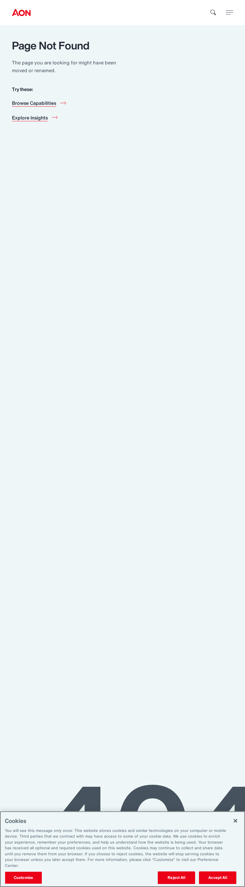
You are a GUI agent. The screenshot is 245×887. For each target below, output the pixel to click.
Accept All (217, 877)
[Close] (235, 820)
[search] (213, 12)
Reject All (176, 877)
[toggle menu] (229, 12)
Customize (23, 877)
